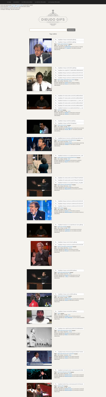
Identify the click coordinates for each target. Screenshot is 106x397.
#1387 (69, 297)
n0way (66, 356)
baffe (59, 272)
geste (64, 272)
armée (59, 157)
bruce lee (60, 372)
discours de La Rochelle (68, 353)
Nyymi (66, 161)
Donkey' (67, 316)
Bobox (66, 334)
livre (67, 44)
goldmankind (68, 46)
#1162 (70, 141)
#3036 (70, 331)
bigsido (66, 112)
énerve (75, 140)
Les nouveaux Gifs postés (54, 2)
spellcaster (67, 231)
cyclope (68, 246)
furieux (64, 330)
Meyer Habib (60, 79)
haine (62, 125)
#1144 (69, 387)
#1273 (70, 248)
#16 (69, 126)
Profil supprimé (68, 128)
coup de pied (67, 157)
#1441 (9, 6)
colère (62, 44)
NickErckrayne (68, 143)
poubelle (72, 157)
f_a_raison (67, 48)
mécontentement (68, 184)
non (61, 110)
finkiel (65, 44)
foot (61, 296)
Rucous (66, 250)
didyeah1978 (68, 188)
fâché (68, 79)
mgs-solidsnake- (69, 317)
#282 (70, 186)
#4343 (13, 5)
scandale (65, 226)
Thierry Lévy (60, 246)
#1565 (70, 373)
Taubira (59, 386)
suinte (66, 296)
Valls (59, 353)
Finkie (59, 44)
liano (66, 249)
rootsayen (67, 160)
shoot (75, 157)
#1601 (70, 81)
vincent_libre (20, 5)
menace (65, 125)
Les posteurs (16, 2)
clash (66, 140)
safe (66, 187)
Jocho (66, 82)
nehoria (66, 114)
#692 (70, 355)
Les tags (9, 2)
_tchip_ (66, 276)
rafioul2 (66, 144)
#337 (69, 159)
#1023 (69, 209)
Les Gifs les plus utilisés (27, 2)
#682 (69, 45)
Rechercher (71, 30)
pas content (72, 79)
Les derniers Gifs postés (40, 2)
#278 (69, 111)
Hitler (59, 330)
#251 (70, 273)
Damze (66, 84)
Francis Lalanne (61, 140)
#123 (69, 314)
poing (71, 246)
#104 (69, 228)
